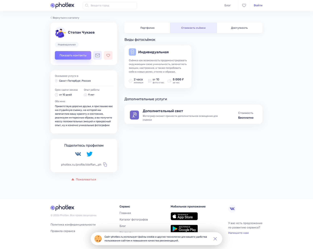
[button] (215, 238)
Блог (227, 5)
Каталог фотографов (134, 219)
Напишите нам (238, 233)
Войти (258, 5)
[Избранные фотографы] (244, 5)
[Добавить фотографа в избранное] (108, 55)
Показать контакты (73, 55)
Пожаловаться (85, 179)
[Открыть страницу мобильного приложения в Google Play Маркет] (184, 232)
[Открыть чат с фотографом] (97, 55)
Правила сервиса (63, 231)
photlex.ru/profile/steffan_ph (81, 164)
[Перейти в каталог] (62, 5)
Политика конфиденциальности (73, 224)
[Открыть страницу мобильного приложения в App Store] (184, 219)
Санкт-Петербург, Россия (75, 80)
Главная (125, 213)
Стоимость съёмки (193, 27)
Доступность (239, 27)
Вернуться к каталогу (66, 17)
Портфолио (147, 27)
